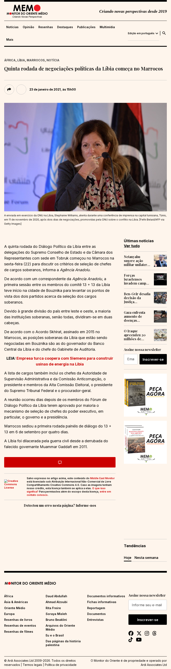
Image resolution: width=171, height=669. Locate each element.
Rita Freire (53, 608)
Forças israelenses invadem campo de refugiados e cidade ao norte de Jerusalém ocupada (136, 279)
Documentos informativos (106, 596)
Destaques (65, 27)
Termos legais (32, 664)
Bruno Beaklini (56, 619)
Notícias (12, 27)
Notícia (53, 60)
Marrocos (36, 60)
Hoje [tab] (127, 558)
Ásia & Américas (16, 602)
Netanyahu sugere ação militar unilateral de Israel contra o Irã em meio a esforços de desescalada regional (137, 261)
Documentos (96, 614)
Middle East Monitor (102, 478)
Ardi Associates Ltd (154, 664)
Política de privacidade (61, 664)
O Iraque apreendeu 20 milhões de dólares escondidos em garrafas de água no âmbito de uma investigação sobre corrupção (137, 335)
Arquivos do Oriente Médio (60, 627)
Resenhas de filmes (18, 631)
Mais (9, 39)
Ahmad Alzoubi (56, 602)
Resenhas (45, 27)
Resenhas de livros (18, 619)
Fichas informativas (101, 602)
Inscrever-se (153, 359)
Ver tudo (132, 246)
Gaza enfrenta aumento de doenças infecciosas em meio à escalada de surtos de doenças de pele (136, 316)
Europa (9, 614)
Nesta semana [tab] (146, 558)
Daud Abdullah (56, 596)
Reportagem (96, 608)
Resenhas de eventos (20, 625)
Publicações (86, 27)
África (10, 60)
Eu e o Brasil (55, 635)
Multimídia (107, 27)
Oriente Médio (14, 608)
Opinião (28, 27)
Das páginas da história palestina (63, 643)
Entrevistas (95, 619)
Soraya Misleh (56, 614)
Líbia (21, 60)
